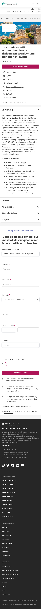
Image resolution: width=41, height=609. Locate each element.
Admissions (24, 11)
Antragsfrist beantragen (14, 87)
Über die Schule (33, 10)
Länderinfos (5, 547)
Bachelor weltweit (7, 488)
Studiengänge (6, 531)
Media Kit (5, 582)
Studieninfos (6, 527)
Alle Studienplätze (7, 516)
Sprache (5, 341)
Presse (4, 590)
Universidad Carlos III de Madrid (13, 47)
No (6, 366)
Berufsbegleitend (7, 504)
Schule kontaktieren (20, 66)
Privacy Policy (33, 411)
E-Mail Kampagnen (8, 578)
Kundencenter (6, 594)
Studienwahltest (7, 543)
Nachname (6, 280)
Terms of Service (8, 413)
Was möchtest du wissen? (12, 249)
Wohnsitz (6, 295)
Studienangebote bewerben (10, 570)
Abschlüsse (5, 539)
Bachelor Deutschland (9, 480)
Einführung (6, 11)
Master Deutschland (8, 492)
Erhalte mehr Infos (20, 373)
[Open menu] (37, 3)
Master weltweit (7, 500)
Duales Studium (7, 508)
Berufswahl (5, 551)
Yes (6, 363)
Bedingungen (10, 406)
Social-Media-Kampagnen (10, 574)
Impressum (5, 604)
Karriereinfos (6, 555)
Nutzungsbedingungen (29, 604)
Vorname (6, 264)
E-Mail (5, 310)
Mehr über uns (6, 566)
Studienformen (6, 535)
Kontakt (4, 586)
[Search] (33, 3)
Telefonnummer (8, 325)
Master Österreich (7, 496)
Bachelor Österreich (8, 484)
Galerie (15, 11)
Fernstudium (6, 512)
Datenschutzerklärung (24, 406)
